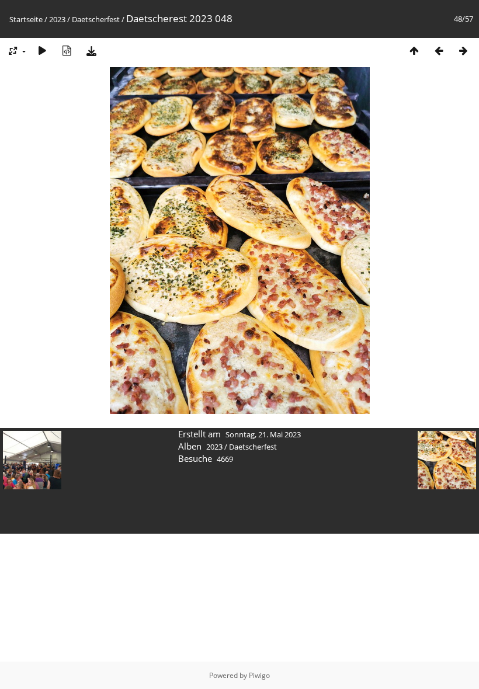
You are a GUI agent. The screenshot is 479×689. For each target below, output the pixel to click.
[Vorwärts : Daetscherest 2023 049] (463, 50)
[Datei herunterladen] (91, 50)
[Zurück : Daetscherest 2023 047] (438, 50)
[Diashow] (42, 50)
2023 (57, 19)
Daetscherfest (96, 19)
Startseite (26, 19)
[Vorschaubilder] (414, 50)
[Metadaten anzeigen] (66, 50)
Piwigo (259, 675)
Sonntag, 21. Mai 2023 (263, 434)
